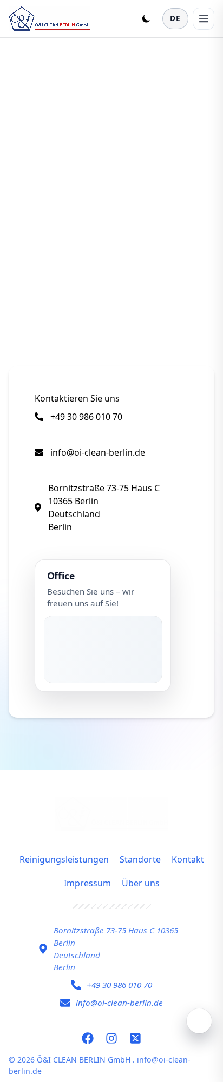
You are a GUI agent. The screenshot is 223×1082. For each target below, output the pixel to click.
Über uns (141, 883)
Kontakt (188, 859)
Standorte (140, 859)
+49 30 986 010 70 (86, 417)
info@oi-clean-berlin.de (97, 452)
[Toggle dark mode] (146, 18)
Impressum (87, 883)
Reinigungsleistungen (64, 859)
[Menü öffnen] (203, 18)
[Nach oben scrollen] (199, 1020)
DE (175, 18)
